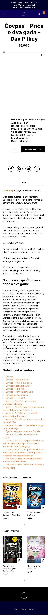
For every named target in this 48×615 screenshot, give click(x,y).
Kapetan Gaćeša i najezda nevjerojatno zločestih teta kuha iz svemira (23, 408)
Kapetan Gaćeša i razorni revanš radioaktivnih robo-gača (20, 415)
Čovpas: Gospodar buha (17, 385)
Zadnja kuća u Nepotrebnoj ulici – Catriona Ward (10, 568)
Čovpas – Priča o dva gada (19, 382)
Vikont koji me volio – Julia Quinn (35, 567)
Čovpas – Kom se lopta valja (19, 391)
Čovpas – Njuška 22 (15, 398)
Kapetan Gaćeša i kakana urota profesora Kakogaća (19, 402)
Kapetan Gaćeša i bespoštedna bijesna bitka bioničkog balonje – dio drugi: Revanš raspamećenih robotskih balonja (23, 452)
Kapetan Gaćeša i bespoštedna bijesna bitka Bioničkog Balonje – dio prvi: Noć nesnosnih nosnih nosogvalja (23, 443)
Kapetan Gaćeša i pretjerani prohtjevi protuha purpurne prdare (22, 460)
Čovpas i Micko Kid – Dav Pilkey (35, 513)
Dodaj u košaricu (33, 149)
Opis (24, 182)
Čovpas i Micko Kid (15, 388)
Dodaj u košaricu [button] (19, 507)
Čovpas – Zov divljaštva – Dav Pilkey (11, 513)
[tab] (24, 182)
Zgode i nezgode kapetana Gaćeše (23, 431)
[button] (4, 14)
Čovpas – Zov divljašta (17, 379)
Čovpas (9, 376)
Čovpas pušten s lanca (17, 394)
